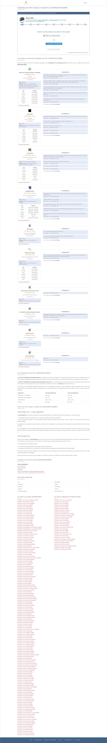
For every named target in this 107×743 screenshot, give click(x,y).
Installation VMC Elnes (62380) (24, 583)
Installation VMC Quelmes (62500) (25, 676)
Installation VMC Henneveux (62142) (25, 608)
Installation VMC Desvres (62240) (25, 578)
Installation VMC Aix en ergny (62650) (25, 503)
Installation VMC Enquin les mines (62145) (26, 586)
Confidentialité (71, 52)
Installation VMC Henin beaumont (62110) (63, 527)
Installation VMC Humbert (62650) (25, 622)
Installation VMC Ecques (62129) (24, 581)
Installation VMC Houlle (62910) (24, 619)
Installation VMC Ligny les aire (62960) (26, 639)
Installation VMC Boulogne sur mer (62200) (64, 513)
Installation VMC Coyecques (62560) (25, 571)
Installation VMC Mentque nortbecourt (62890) (28, 654)
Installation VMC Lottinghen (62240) (25, 646)
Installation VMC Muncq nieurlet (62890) (26, 659)
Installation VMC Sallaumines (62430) (62, 549)
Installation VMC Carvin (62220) (61, 520)
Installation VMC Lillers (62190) (61, 532)
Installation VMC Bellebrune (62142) (25, 535)
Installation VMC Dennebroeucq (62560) (26, 576)
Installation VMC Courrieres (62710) (62, 522)
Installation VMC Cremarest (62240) (25, 573)
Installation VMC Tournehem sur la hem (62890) (28, 712)
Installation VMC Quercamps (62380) (25, 678)
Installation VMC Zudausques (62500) (25, 734)
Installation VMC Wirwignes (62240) (25, 724)
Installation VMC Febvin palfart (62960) (26, 600)
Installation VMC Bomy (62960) (24, 546)
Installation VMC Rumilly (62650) (24, 692)
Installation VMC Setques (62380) (24, 704)
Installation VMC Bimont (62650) (24, 539)
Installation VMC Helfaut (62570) (24, 607)
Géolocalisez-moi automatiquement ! (54, 43)
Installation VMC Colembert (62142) (25, 566)
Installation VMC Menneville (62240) (25, 653)
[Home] (26, 3)
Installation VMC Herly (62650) (24, 614)
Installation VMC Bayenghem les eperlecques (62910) (29, 527)
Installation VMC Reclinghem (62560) (25, 685)
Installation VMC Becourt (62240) (25, 532)
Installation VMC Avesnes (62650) (25, 520)
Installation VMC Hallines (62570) (24, 603)
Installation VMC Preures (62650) (24, 675)
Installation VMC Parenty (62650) (24, 671)
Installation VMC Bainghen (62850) (25, 523)
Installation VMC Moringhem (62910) (25, 656)
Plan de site (77, 739)
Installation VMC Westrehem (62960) (25, 721)
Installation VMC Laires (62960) (24, 627)
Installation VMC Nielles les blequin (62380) (27, 665)
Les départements (68, 739)
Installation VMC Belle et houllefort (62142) (27, 534)
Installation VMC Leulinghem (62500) (25, 634)
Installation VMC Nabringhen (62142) (25, 661)
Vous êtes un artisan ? (85, 52)
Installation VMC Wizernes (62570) (25, 729)
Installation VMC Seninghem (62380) (25, 699)
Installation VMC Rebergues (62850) (25, 683)
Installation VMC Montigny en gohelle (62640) (64, 539)
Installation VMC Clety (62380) (24, 564)
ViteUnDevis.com (80, 52)
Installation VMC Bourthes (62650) (25, 551)
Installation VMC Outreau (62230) (61, 544)
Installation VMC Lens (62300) (61, 528)
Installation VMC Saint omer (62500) (62, 547)
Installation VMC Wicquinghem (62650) (26, 722)
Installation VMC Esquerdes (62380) (25, 595)
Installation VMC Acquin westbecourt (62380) (27, 500)
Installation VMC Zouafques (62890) (25, 733)
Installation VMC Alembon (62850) (25, 505)
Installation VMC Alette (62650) (24, 506)
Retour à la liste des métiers (54, 49)
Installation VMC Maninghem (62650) (25, 651)
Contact (85, 2)
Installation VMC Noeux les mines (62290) (63, 540)
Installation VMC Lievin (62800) (61, 530)
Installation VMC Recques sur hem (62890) (27, 687)
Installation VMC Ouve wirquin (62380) (26, 670)
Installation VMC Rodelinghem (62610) (26, 690)
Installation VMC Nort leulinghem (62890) (26, 668)
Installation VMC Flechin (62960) (24, 602)
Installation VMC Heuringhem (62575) (25, 615)
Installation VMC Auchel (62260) (61, 505)
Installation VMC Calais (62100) (61, 518)
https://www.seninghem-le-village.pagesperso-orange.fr (31, 471)
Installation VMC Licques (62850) (24, 636)
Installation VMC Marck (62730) (61, 535)
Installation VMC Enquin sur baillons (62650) (27, 588)
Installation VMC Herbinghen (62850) (25, 612)
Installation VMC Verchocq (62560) (25, 716)
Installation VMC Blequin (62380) (24, 542)
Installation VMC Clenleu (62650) (24, 561)
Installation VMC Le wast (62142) (24, 631)
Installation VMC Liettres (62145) (24, 637)
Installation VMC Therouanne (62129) (25, 707)
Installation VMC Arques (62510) (24, 513)
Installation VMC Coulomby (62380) (25, 568)
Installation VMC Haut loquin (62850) (25, 605)
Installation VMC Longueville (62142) (25, 644)
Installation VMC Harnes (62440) (61, 525)
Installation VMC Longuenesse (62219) (26, 642)
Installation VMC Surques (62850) (25, 705)
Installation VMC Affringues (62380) (25, 501)
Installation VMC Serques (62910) (24, 702)
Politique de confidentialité (50, 739)
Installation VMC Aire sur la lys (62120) (63, 500)
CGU (68, 52)
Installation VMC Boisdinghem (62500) (26, 544)
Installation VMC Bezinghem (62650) (25, 537)
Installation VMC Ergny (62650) (24, 591)
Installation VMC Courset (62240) (24, 569)
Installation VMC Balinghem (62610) (25, 525)
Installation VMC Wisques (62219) (24, 727)
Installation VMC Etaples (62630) (61, 523)
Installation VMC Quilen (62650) (24, 682)
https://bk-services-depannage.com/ (29, 78)
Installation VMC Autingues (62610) (25, 518)
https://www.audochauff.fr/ (30, 119)
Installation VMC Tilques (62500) (24, 710)
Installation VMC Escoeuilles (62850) (25, 593)
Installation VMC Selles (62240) (24, 697)
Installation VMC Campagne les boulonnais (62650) (29, 557)
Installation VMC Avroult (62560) (24, 522)
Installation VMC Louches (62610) (24, 648)
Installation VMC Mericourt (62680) (62, 537)
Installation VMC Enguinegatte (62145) (26, 585)
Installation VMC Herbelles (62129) (25, 610)
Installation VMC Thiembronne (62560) (26, 709)
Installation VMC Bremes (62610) (24, 554)
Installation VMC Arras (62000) (61, 503)
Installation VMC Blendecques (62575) (26, 540)
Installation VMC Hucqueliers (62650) (25, 620)
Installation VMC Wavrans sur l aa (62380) (27, 719)
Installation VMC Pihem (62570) (24, 673)
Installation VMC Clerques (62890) (25, 563)
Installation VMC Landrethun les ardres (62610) (28, 629)
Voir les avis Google (56, 104)
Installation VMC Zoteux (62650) (24, 731)
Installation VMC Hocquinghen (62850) (26, 617)
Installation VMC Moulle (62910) (24, 658)
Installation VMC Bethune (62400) (61, 510)
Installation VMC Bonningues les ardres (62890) (28, 547)
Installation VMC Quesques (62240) (25, 680)
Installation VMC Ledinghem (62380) (25, 632)
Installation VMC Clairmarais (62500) (25, 559)
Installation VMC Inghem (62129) (24, 624)
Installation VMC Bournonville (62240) (26, 549)
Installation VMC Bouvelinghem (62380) (26, 552)
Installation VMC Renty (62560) (24, 688)
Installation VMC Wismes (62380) (24, 726)
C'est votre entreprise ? (24, 105)
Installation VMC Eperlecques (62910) (25, 590)
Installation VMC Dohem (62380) (24, 580)
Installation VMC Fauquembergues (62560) (27, 598)
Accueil (30, 739)
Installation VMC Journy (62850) (24, 625)
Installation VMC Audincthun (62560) (25, 515)
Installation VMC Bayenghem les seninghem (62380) (29, 528)
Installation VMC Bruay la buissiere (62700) (64, 515)
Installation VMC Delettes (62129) (25, 574)
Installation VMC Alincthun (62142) (25, 508)
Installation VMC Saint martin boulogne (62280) (65, 546)
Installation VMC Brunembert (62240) (25, 556)
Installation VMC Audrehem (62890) (25, 517)
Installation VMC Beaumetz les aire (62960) (27, 530)
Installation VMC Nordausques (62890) (26, 666)
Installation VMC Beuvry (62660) (61, 511)
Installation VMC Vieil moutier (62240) (26, 717)
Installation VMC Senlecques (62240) (25, 700)
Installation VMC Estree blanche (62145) (26, 597)
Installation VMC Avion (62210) (61, 506)
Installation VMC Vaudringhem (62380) (26, 714)
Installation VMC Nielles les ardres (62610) (27, 663)
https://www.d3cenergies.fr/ (30, 234)
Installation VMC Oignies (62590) (61, 542)
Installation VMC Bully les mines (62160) (63, 517)
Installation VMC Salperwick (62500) (25, 693)
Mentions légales (38, 739)
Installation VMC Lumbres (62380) (25, 649)
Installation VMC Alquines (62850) (25, 510)
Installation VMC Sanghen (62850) (25, 695)
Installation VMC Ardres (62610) (24, 511)
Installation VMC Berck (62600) (61, 508)
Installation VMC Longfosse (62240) (25, 641)
